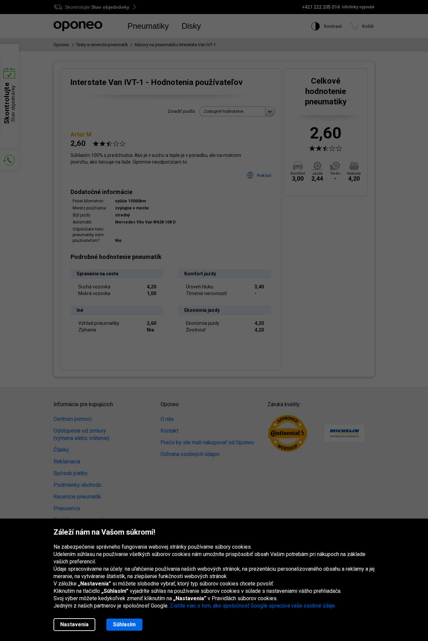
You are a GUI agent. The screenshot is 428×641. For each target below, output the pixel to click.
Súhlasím (124, 624)
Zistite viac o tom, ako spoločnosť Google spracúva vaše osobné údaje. (253, 606)
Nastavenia (74, 624)
